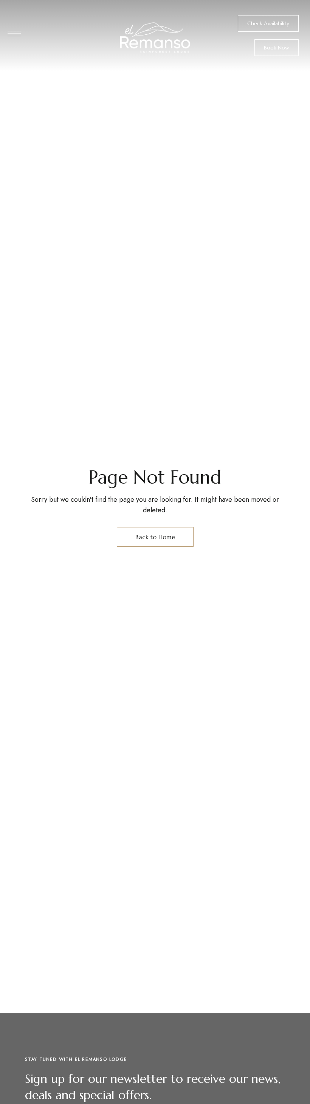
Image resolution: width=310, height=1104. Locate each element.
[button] (268, 23)
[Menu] (14, 33)
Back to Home (155, 537)
